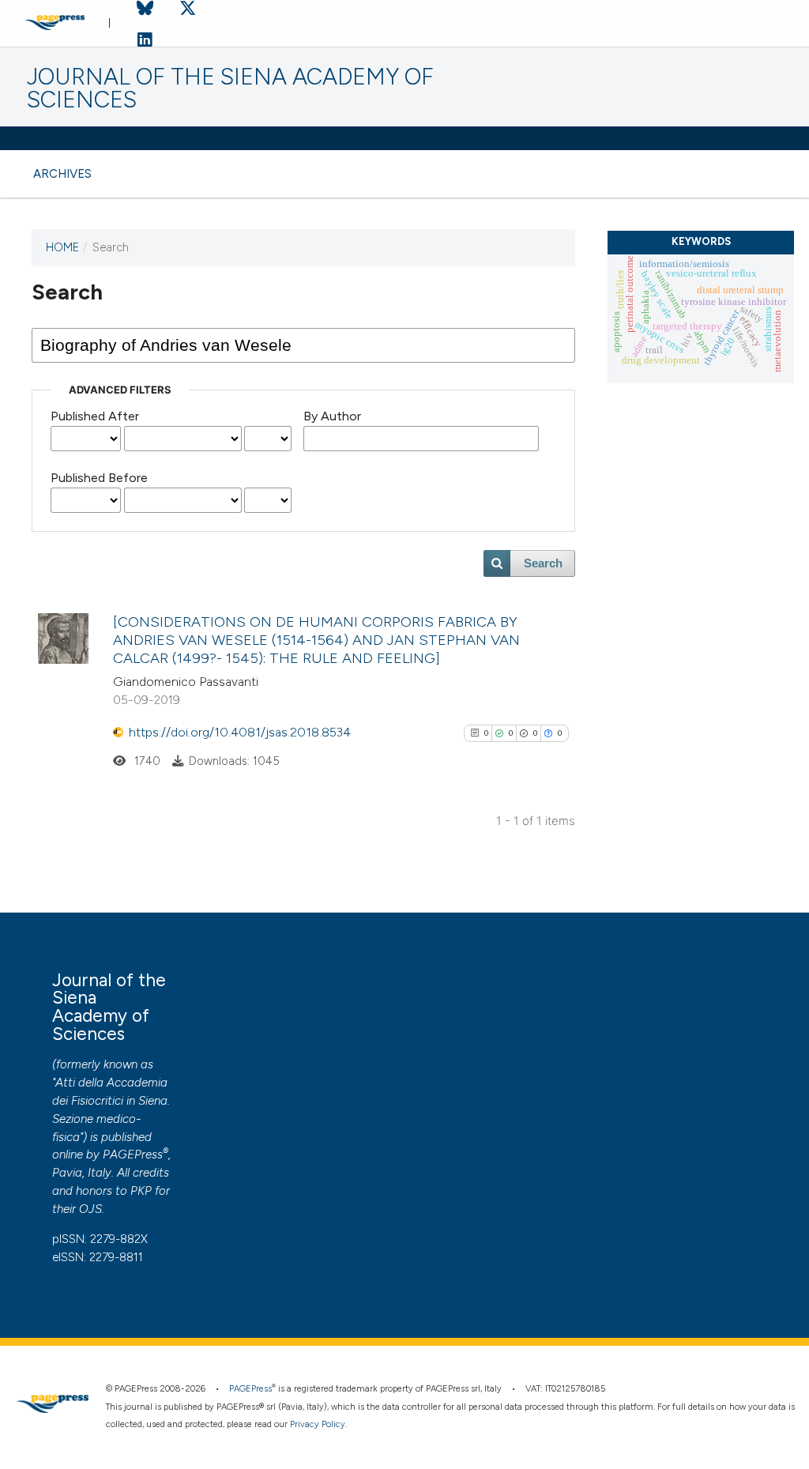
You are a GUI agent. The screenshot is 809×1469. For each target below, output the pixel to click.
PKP (141, 1191)
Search (543, 563)
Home (62, 247)
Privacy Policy (317, 1424)
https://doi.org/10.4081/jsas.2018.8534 (240, 732)
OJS (90, 1209)
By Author (332, 416)
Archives (62, 174)
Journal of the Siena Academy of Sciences (230, 88)
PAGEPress (133, 1154)
